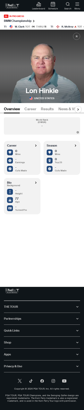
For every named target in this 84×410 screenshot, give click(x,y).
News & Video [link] (70, 109)
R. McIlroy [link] (67, 26)
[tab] (12, 110)
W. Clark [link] (19, 26)
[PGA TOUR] (12, 291)
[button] (42, 126)
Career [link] (30, 109)
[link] (12, 6)
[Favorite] (76, 36)
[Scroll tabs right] (78, 109)
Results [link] (47, 109)
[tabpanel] (42, 196)
